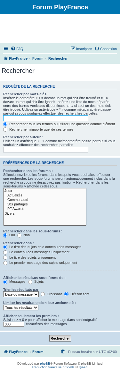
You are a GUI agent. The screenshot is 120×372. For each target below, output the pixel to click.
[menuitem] (17, 49)
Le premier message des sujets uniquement (42, 262)
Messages (17, 281)
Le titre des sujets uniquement (32, 257)
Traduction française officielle (53, 367)
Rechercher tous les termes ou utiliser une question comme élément (61, 124)
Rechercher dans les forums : (28, 171)
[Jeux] (45, 191)
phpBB (45, 363)
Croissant (54, 294)
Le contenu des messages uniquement (38, 252)
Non (26, 235)
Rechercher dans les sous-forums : (32, 231)
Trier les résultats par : (22, 289)
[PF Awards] (45, 209)
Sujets (38, 281)
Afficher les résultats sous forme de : (34, 278)
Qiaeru (84, 367)
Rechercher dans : (18, 243)
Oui (11, 235)
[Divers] (45, 214)
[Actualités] (45, 195)
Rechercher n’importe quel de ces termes (41, 129)
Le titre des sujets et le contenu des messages (45, 247)
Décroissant (79, 294)
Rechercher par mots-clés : (26, 94)
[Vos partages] (45, 204)
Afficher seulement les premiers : (31, 316)
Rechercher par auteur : (23, 137)
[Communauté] (45, 200)
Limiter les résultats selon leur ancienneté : (39, 303)
